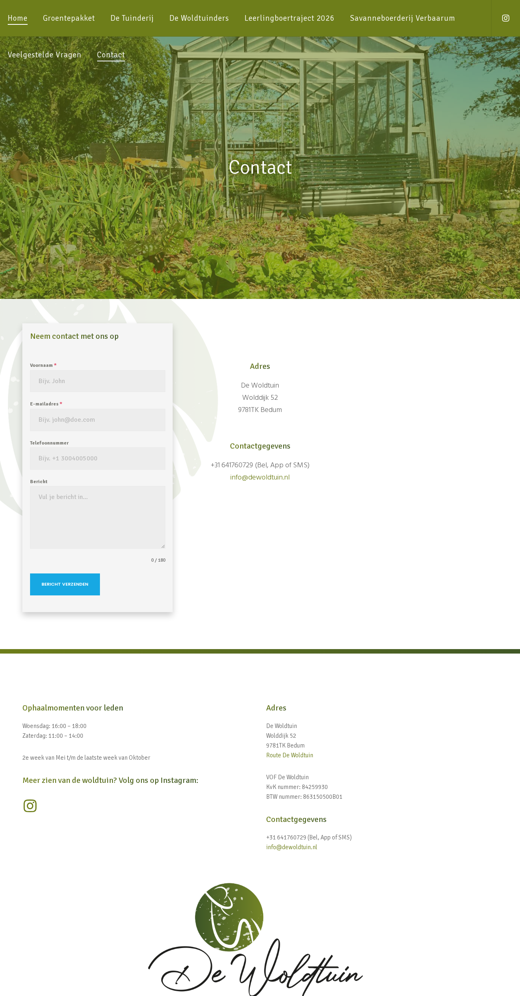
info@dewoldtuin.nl (260, 477)
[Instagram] (501, 18)
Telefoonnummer (49, 443)
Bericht (39, 482)
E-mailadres (46, 404)
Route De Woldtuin (289, 755)
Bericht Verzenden (64, 584)
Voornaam (43, 365)
